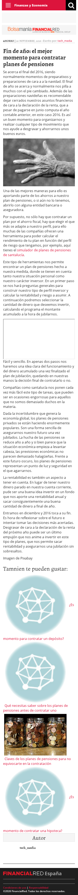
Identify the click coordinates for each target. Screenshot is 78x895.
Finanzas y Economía (30, 5)
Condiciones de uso (14, 887)
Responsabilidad (38, 887)
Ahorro (8, 41)
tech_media (65, 41)
